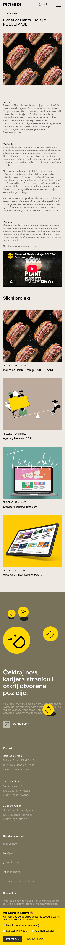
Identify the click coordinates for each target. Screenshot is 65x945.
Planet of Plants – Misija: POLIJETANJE (28, 370)
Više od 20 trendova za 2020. (22, 575)
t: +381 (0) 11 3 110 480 (16, 770)
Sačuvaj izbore (35, 939)
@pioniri (9, 853)
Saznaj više (21, 724)
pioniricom (11, 844)
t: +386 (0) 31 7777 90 (15, 819)
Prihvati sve (12, 939)
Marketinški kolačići (16, 930)
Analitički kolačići (44, 930)
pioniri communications (18, 881)
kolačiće (19, 917)
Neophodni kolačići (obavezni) (22, 925)
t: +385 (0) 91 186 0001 (16, 795)
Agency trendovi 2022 (18, 438)
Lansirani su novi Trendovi (20, 507)
